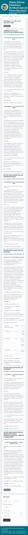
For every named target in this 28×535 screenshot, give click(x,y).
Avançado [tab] (16, 500)
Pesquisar (6, 520)
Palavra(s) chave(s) (7, 504)
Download (7, 25)
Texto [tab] (5, 500)
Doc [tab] (10, 500)
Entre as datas (6, 510)
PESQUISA (6, 497)
